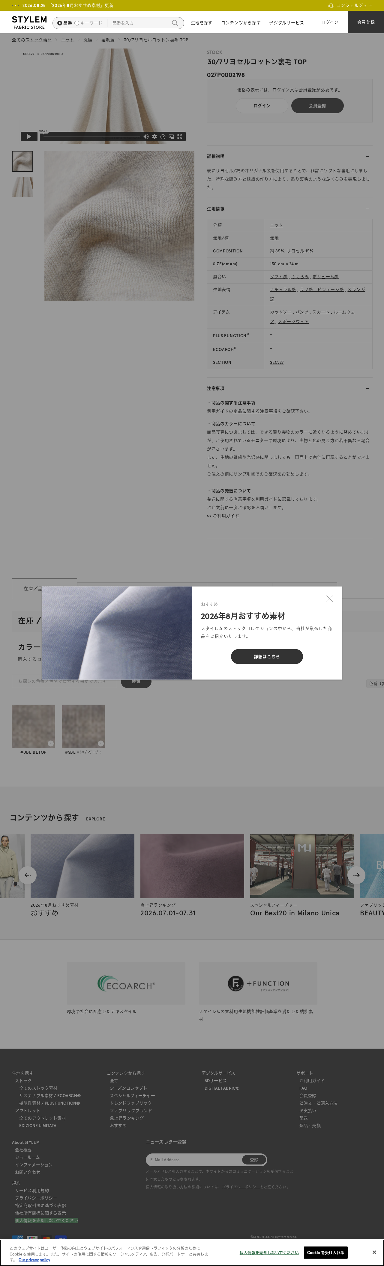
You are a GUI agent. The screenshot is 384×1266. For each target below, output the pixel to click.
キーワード (91, 23)
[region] (192, 1252)
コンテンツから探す (241, 22)
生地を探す (202, 22)
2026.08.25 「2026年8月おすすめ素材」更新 (68, 5)
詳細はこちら (267, 656)
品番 (67, 23)
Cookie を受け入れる (326, 1252)
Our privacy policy (34, 1259)
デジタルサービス (286, 22)
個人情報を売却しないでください (269, 1252)
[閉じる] (329, 599)
